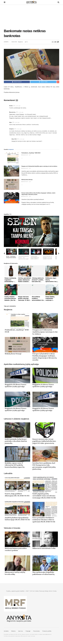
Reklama (13, 631)
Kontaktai (6, 631)
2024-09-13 (14, 41)
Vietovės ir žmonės (12, 528)
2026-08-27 (25, 154)
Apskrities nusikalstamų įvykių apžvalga (21, 364)
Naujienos (20, 41)
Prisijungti (28, 631)
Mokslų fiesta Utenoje (27, 179)
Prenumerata (36, 631)
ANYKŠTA (6, 41)
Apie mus (20, 631)
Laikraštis (8, 473)
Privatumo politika (46, 631)
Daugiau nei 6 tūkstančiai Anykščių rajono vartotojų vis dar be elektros (39, 166)
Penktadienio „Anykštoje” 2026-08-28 (31, 152)
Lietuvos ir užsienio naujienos (16, 419)
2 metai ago (17, 105)
